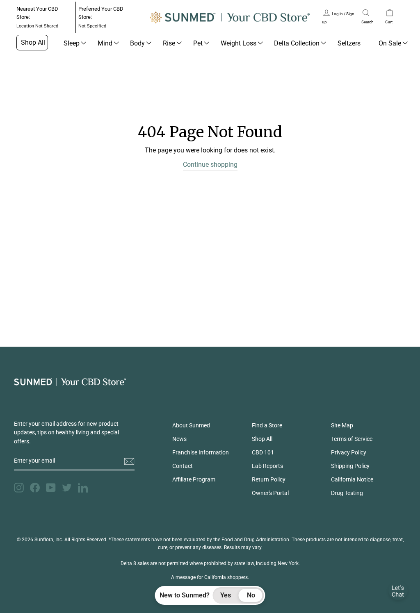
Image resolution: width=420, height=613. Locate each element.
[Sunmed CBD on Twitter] (67, 488)
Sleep (72, 43)
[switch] (238, 595)
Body (137, 43)
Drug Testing (347, 493)
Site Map (342, 425)
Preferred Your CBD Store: (100, 17)
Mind (105, 43)
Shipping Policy (350, 466)
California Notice (352, 479)
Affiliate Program (193, 479)
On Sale (390, 43)
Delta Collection (297, 43)
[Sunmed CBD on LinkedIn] (83, 488)
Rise (169, 43)
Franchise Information (200, 452)
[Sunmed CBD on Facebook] (35, 488)
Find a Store (267, 425)
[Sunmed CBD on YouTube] (51, 488)
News (179, 439)
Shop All (33, 42)
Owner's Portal (270, 493)
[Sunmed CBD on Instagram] (19, 488)
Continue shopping (210, 164)
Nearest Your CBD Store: (37, 17)
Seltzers (349, 43)
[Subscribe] (129, 461)
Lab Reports (267, 466)
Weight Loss (238, 43)
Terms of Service (351, 439)
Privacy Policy (348, 452)
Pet (198, 43)
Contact (182, 466)
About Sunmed (191, 425)
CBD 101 (263, 452)
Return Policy (268, 479)
